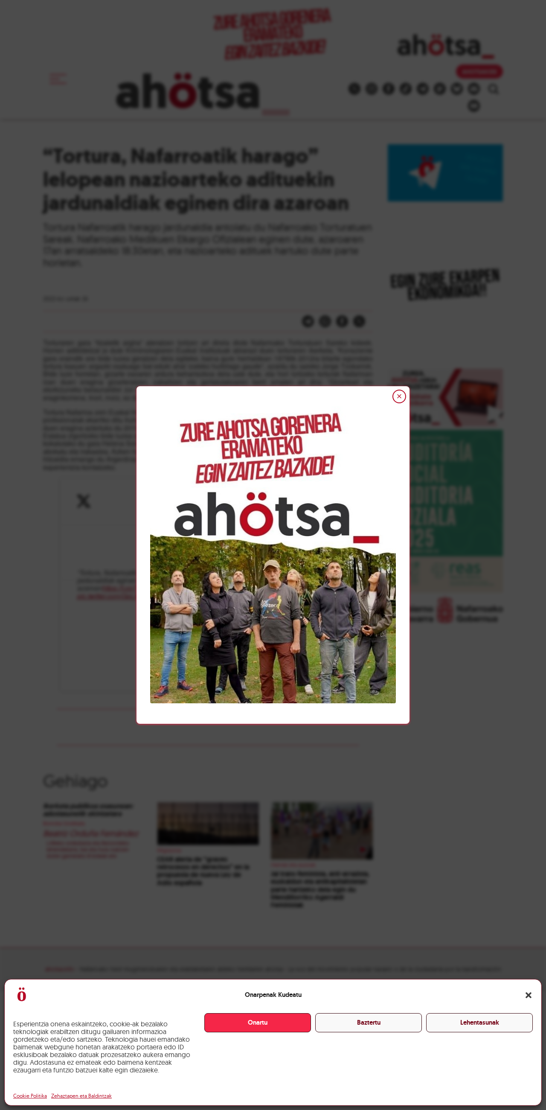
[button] (528, 995)
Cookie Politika (30, 1096)
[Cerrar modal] (399, 396)
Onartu (257, 1022)
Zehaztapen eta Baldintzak (81, 1096)
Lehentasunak (479, 1022)
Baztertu (368, 1022)
